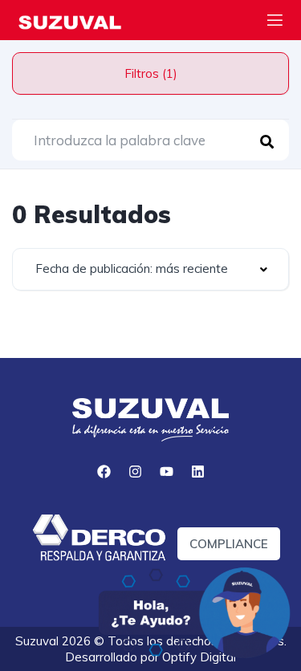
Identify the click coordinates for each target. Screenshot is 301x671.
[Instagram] (134, 471)
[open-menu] (275, 22)
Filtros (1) (150, 73)
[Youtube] (166, 471)
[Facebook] (103, 471)
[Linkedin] (197, 471)
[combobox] (150, 269)
